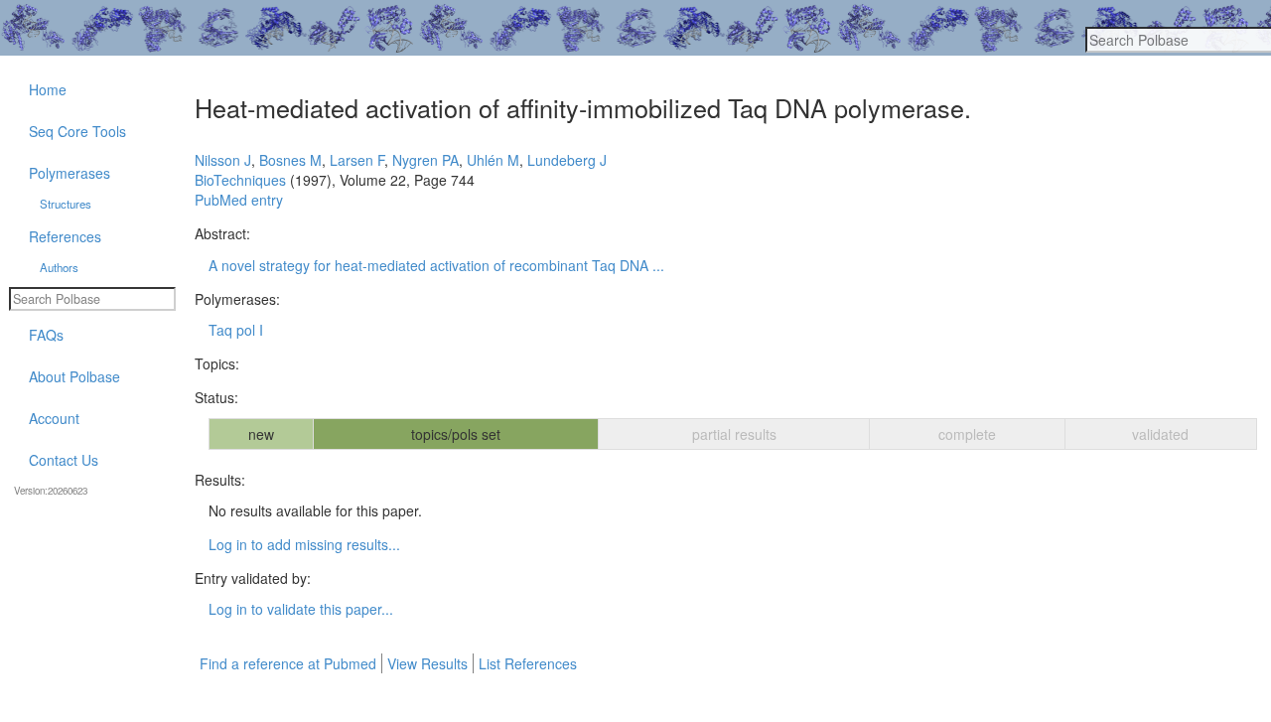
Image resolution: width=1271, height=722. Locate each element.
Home (48, 89)
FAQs (46, 335)
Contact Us (63, 460)
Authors (59, 267)
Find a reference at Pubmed (288, 663)
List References (528, 663)
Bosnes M (290, 160)
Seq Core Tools (77, 131)
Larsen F (357, 160)
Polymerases (69, 173)
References (65, 236)
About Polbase (74, 376)
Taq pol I (236, 330)
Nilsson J (223, 160)
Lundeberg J (567, 160)
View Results (427, 663)
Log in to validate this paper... (301, 609)
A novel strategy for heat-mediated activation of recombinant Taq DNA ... (436, 265)
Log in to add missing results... (304, 544)
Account (54, 418)
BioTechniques (240, 180)
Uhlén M (493, 160)
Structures (65, 204)
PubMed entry (239, 200)
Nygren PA (425, 160)
